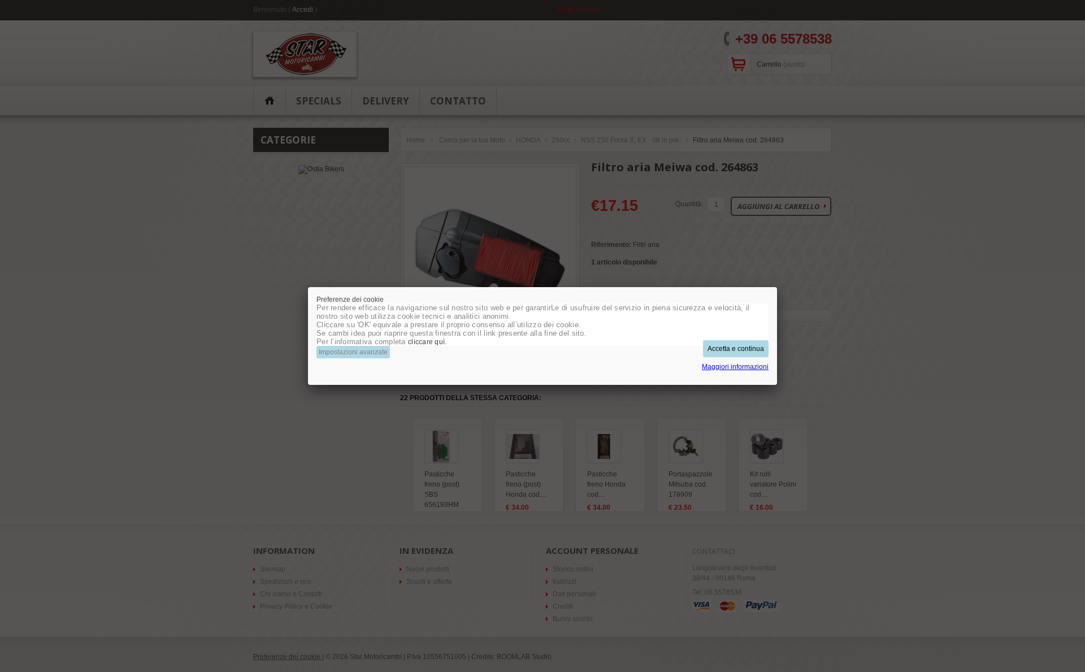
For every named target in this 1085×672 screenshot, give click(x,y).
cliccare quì (426, 342)
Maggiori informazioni (735, 367)
